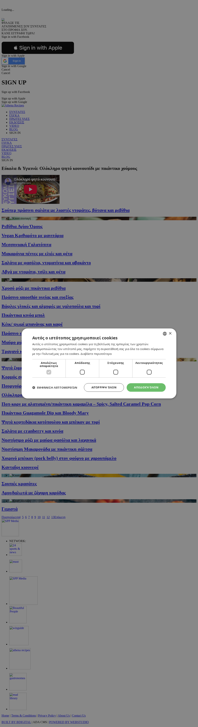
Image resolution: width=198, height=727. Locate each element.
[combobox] (165, 334)
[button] (54, 387)
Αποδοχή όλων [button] (146, 387)
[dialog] (99, 363)
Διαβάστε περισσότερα (96, 354)
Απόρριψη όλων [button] (103, 387)
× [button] (170, 333)
